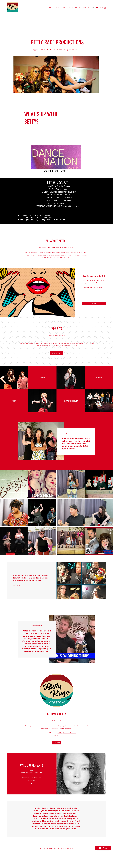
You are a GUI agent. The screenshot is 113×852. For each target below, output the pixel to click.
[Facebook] (93, 7)
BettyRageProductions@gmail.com (62, 728)
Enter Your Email (86, 296)
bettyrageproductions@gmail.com (31, 778)
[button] (105, 7)
